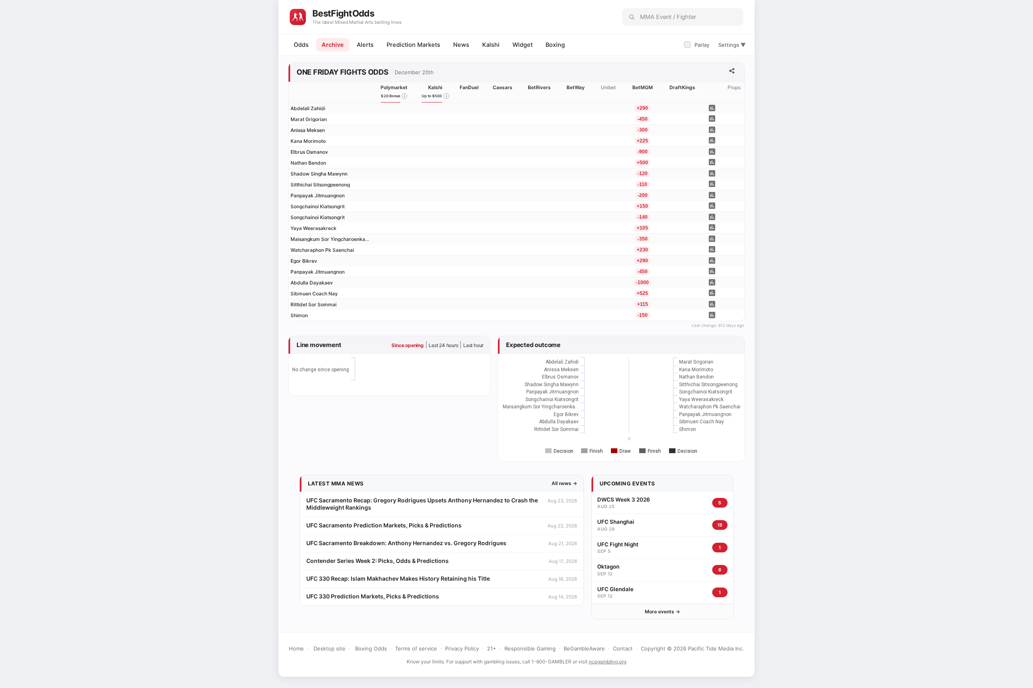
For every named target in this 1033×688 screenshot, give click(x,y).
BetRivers (539, 87)
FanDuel (469, 87)
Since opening (407, 345)
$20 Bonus (390, 96)
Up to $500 (432, 96)
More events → (662, 612)
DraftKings (682, 87)
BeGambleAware (584, 648)
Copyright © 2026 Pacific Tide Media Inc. (692, 648)
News (461, 44)
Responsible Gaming (530, 648)
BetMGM (642, 87)
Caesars (502, 87)
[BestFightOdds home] (298, 17)
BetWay (576, 87)
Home (296, 648)
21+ (491, 648)
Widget (522, 44)
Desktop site (329, 648)
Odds (301, 44)
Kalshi (491, 44)
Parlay (697, 45)
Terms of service (416, 648)
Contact (623, 648)
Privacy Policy (462, 648)
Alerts (365, 44)
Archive (333, 44)
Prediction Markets (413, 44)
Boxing (555, 44)
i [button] (404, 96)
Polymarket (394, 87)
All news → (564, 483)
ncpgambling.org (607, 662)
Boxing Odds (371, 648)
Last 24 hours (443, 345)
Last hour (473, 345)
